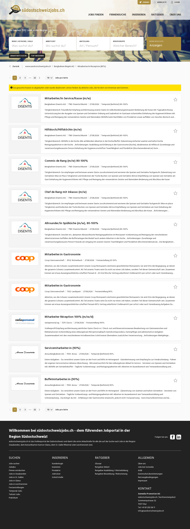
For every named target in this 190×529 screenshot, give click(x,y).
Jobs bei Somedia (146, 467)
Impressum (142, 480)
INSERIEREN (138, 14)
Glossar (98, 463)
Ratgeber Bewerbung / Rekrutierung (111, 474)
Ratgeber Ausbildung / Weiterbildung (111, 470)
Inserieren (56, 467)
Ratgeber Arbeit (102, 467)
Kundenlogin (57, 463)
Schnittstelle (57, 477)
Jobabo (12, 467)
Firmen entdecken (17, 470)
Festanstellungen (16, 487)
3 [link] (25, 77)
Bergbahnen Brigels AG (64, 66)
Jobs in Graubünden (17, 474)
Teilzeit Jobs (14, 494)
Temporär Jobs (15, 491)
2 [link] (19, 77)
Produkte (56, 470)
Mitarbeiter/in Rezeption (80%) (91, 66)
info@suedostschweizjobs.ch (151, 511)
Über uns (142, 463)
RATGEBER (157, 14)
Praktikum (13, 497)
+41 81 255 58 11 (148, 507)
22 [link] (35, 77)
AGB (140, 470)
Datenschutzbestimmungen (150, 474)
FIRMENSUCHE (117, 14)
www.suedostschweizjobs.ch (38, 66)
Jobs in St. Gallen (16, 477)
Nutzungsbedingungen (148, 477)
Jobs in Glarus (15, 480)
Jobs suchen (14, 463)
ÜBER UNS (175, 14)
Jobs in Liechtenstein (18, 484)
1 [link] (14, 77)
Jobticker (56, 474)
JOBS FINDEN (95, 14)
